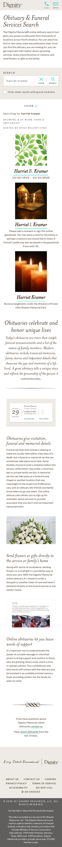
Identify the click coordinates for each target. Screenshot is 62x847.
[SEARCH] (53, 79)
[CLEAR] (41, 79)
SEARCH (9, 72)
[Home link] (12, 5)
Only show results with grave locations (31, 91)
